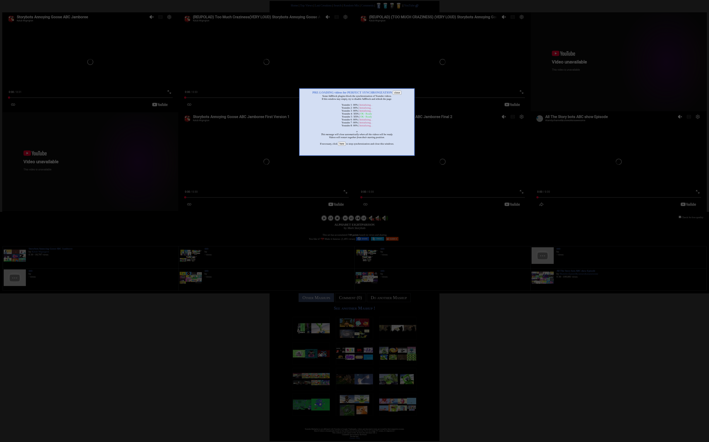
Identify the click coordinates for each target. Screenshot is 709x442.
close (397, 92)
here (342, 143)
